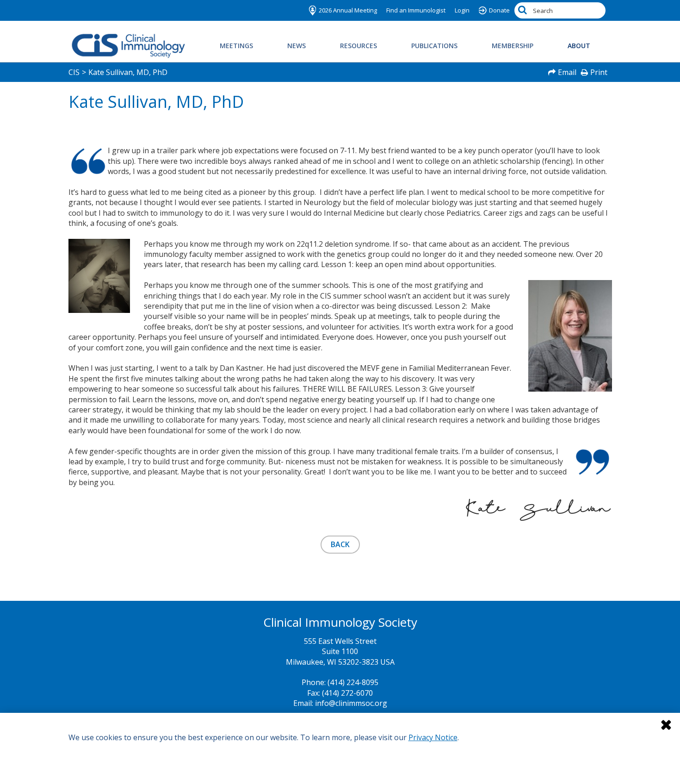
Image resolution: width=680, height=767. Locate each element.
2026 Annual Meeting (348, 10)
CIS (74, 72)
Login (462, 10)
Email (567, 72)
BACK (340, 544)
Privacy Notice (432, 737)
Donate (499, 10)
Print (598, 72)
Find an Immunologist (415, 10)
